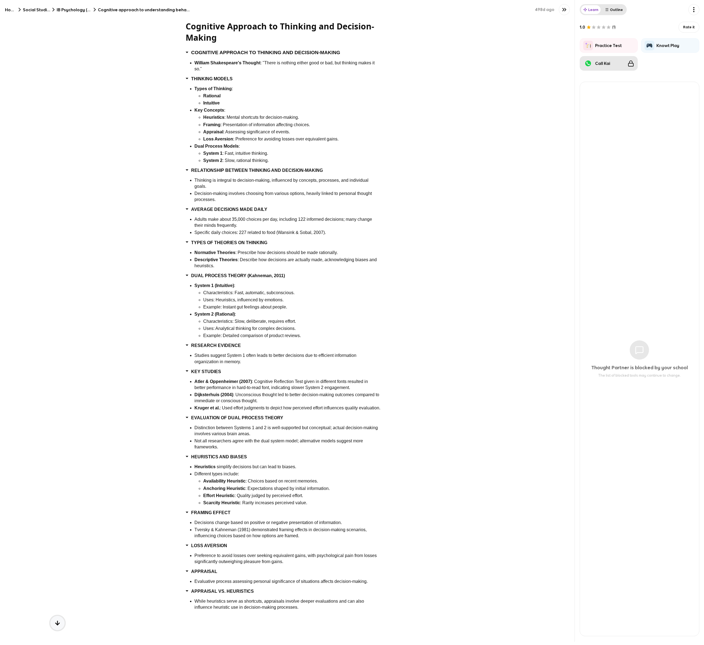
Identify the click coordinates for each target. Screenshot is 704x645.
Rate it (689, 27)
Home (11, 9)
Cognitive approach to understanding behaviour (147, 9)
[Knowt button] (564, 9)
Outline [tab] (616, 10)
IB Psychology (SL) (75, 9)
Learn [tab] (593, 10)
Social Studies (37, 9)
